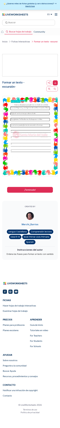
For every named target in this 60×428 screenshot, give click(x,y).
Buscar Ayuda (9, 371)
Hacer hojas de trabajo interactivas (19, 305)
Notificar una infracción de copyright (20, 390)
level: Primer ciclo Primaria (36, 236)
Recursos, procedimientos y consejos (20, 376)
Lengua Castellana (18, 231)
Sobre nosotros (10, 360)
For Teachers (36, 335)
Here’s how (30, 6)
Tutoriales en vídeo (39, 330)
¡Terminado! (30, 190)
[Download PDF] (55, 82)
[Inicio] (15, 14)
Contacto (7, 395)
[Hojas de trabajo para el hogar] (2, 31)
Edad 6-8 (15, 236)
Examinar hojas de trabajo (15, 311)
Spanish (30, 242)
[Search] (5, 22)
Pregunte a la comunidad (15, 365)
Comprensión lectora (41, 231)
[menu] (56, 14)
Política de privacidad (30, 412)
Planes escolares (11, 330)
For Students (36, 341)
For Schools (35, 346)
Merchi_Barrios (30, 224)
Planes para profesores (14, 325)
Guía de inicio (36, 325)
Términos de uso (30, 409)
